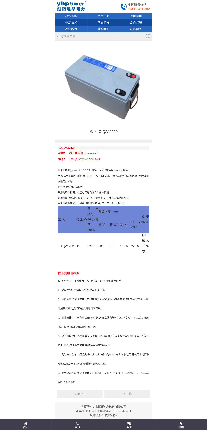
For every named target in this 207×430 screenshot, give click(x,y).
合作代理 (136, 22)
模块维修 (71, 29)
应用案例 (136, 16)
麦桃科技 (111, 415)
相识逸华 (71, 16)
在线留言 (136, 29)
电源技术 (71, 22)
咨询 (129, 427)
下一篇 (127, 394)
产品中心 (103, 16)
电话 (77, 427)
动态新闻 (103, 22)
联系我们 (103, 29)
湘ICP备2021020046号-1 (114, 411)
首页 (25, 427)
